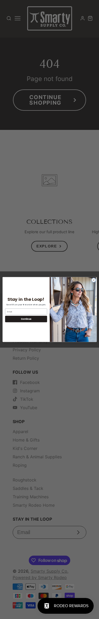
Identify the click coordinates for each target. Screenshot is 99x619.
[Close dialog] (93, 280)
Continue (26, 318)
